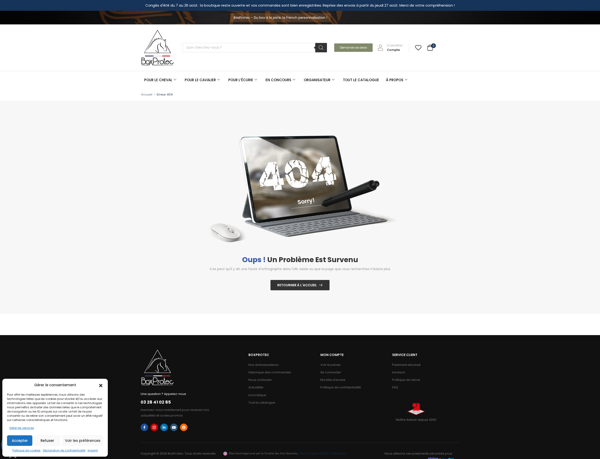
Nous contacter (260, 380)
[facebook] (144, 427)
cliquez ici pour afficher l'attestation (322, 453)
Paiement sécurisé (406, 365)
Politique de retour (406, 380)
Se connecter (330, 372)
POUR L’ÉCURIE (240, 79)
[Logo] (157, 47)
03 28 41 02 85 (156, 402)
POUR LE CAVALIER (200, 79)
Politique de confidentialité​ (340, 387)
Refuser (47, 440)
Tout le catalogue (261, 402)
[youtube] (174, 427)
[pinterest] (184, 427)
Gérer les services (21, 428)
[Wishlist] (418, 47)
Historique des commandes (269, 372)
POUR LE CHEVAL (158, 79)
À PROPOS (394, 79)
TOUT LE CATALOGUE (361, 79)
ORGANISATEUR (317, 79)
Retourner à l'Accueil (297, 285)
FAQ (395, 387)
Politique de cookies (26, 450)
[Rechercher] (321, 47)
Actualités (255, 387)
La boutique (257, 395)
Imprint (93, 450)
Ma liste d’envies (332, 380)
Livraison (398, 372)
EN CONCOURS (278, 79)
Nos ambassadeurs (263, 365)
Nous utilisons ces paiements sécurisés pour (418, 453)
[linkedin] (164, 427)
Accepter (20, 440)
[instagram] (154, 427)
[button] (100, 385)
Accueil (146, 94)
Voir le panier (330, 365)
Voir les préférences (83, 440)
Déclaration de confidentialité (64, 450)
